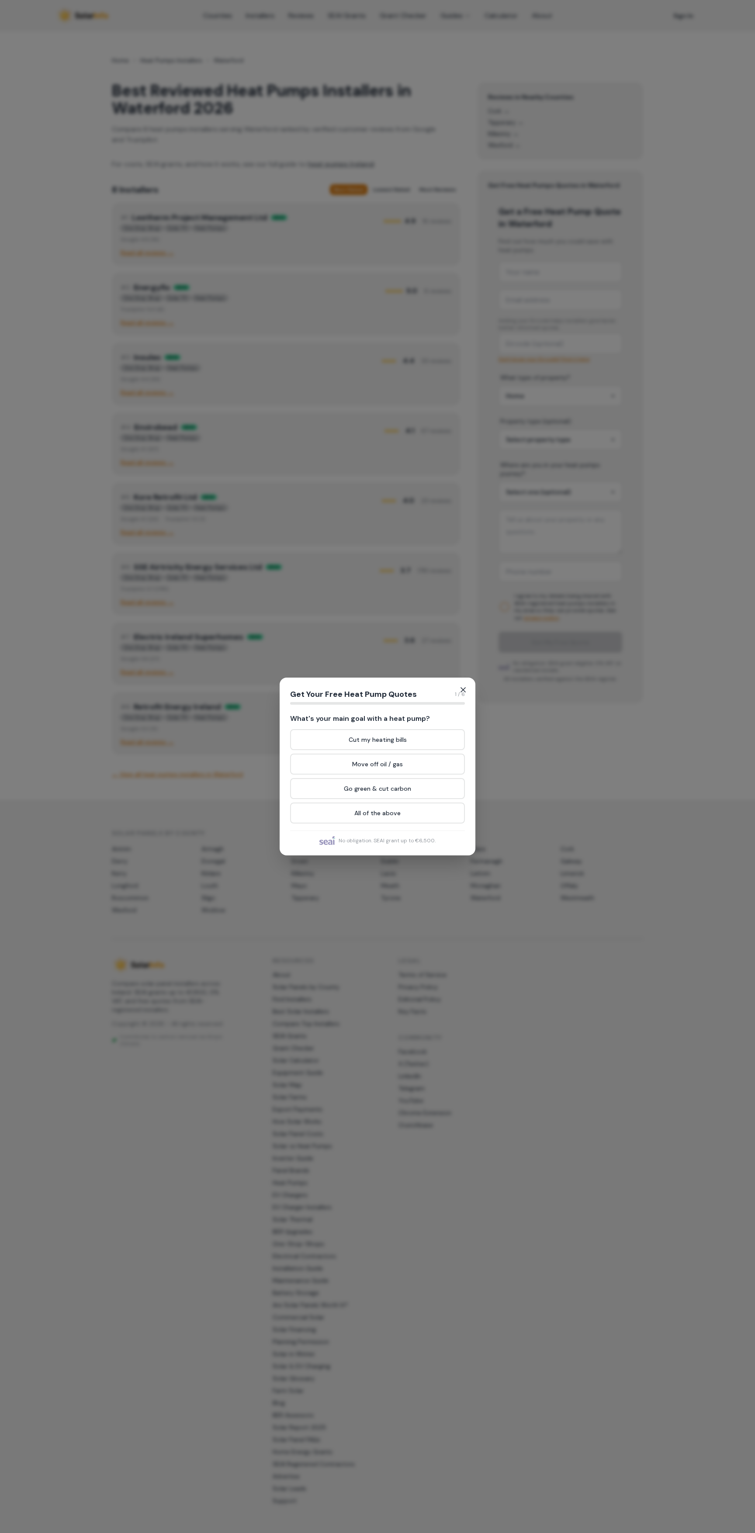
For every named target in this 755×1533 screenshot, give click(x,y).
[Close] (463, 690)
